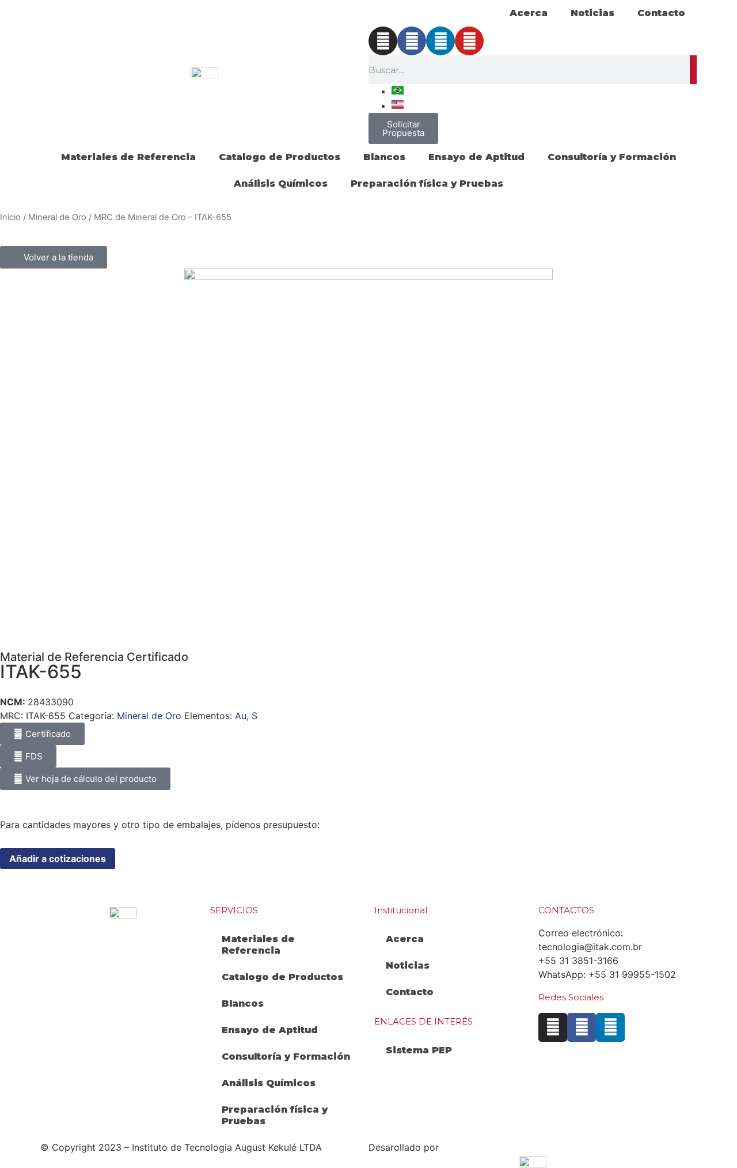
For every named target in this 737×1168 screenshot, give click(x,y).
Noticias (592, 12)
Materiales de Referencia (128, 157)
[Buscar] (693, 69)
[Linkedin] (440, 41)
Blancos (384, 157)
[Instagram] (382, 41)
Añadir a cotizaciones (57, 858)
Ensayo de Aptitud (476, 157)
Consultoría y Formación (612, 157)
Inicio (10, 217)
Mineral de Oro (57, 217)
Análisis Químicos (281, 183)
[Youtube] (469, 41)
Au (240, 715)
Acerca (529, 12)
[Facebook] (411, 41)
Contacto (661, 12)
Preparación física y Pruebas (427, 183)
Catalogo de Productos (279, 157)
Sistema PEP (419, 1050)
